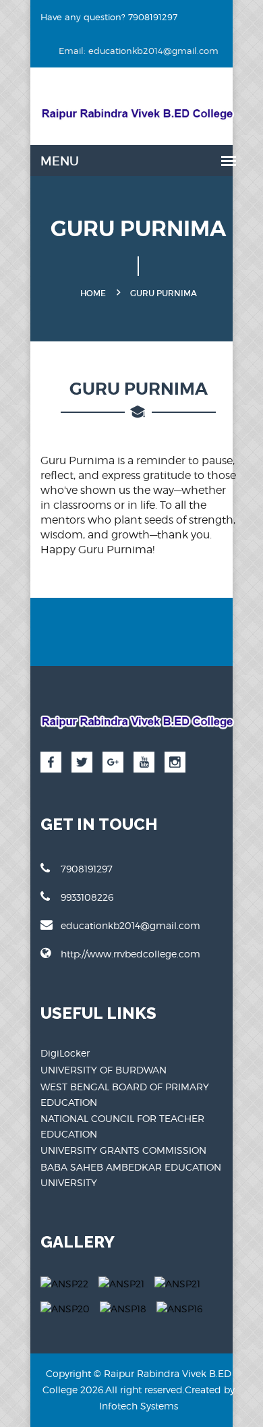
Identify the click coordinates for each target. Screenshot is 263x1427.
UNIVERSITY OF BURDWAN (103, 1069)
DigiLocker (65, 1053)
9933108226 (87, 897)
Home (93, 293)
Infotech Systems (138, 1405)
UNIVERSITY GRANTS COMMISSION (123, 1150)
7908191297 (87, 868)
